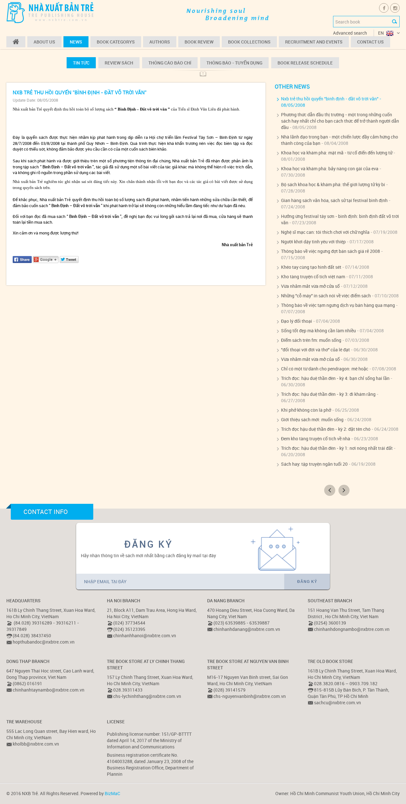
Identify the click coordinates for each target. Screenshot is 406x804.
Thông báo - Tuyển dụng (234, 63)
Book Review (199, 42)
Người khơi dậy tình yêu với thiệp (313, 242)
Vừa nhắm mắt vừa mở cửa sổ (310, 286)
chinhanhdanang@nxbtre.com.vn (246, 629)
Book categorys (116, 42)
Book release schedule (305, 63)
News (76, 42)
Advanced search (350, 33)
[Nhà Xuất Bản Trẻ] (50, 12)
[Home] (15, 41)
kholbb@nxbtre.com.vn (36, 744)
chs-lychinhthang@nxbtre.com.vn (147, 696)
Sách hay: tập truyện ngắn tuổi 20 (314, 464)
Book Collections (249, 42)
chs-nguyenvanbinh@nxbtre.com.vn (249, 696)
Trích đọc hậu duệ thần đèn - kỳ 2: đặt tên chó (325, 429)
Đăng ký (307, 581)
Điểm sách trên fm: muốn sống (311, 340)
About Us (44, 42)
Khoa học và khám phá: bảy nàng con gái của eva (329, 169)
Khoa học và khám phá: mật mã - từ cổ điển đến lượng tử (336, 153)
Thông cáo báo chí (169, 63)
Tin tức (81, 63)
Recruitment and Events (314, 42)
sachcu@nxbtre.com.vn (337, 702)
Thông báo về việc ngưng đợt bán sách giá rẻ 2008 (330, 251)
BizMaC (112, 793)
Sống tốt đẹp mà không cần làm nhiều (318, 331)
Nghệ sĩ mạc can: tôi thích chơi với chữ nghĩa (325, 232)
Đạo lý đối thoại (296, 321)
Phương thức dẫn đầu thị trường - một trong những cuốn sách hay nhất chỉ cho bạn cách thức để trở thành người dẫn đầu (340, 120)
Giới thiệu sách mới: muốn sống (312, 419)
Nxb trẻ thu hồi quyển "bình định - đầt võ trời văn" (329, 99)
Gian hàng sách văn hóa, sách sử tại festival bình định (334, 200)
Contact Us (370, 42)
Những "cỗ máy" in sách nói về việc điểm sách (326, 296)
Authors (159, 42)
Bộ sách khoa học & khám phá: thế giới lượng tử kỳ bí (333, 184)
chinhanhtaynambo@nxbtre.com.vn (48, 690)
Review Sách (119, 63)
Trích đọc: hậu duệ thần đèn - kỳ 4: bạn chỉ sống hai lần (335, 378)
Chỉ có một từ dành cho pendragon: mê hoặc (324, 369)
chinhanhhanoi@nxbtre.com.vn (144, 635)
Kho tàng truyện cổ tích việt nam (313, 277)
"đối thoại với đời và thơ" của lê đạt (315, 350)
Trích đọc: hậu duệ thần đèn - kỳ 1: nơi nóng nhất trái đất (337, 448)
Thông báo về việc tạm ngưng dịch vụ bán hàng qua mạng (338, 305)
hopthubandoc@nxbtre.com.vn (44, 642)
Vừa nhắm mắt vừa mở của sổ (310, 359)
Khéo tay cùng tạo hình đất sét (311, 267)
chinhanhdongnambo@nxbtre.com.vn (352, 629)
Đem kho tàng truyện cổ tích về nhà (315, 439)
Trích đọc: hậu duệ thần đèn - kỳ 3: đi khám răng (328, 394)
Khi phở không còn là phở (306, 410)
